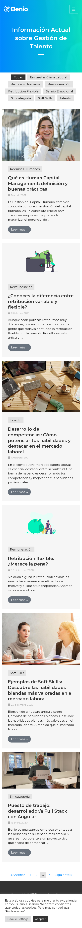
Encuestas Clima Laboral (48, 77)
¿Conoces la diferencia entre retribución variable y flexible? (41, 301)
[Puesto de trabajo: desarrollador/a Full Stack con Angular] (41, 770)
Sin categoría (21, 98)
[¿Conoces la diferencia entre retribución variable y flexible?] (41, 260)
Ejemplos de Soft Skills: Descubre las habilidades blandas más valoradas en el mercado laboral (40, 690)
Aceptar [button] (40, 918)
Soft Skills (45, 98)
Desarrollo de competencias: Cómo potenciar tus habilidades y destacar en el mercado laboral (39, 440)
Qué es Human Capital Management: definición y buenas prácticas (38, 183)
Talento (65, 98)
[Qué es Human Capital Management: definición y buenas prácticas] (41, 135)
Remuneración (59, 84)
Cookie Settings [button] (17, 918)
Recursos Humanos (25, 84)
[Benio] (16, 9)
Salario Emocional (59, 91)
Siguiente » (64, 875)
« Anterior (17, 875)
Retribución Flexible (23, 91)
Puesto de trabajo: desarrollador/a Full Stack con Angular (37, 811)
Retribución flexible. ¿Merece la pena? (31, 561)
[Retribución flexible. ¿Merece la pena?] (41, 523)
